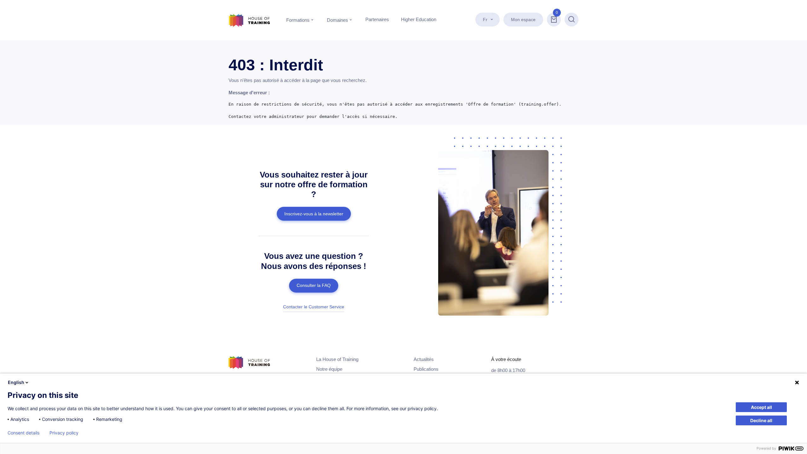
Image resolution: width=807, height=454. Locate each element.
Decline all (761, 420)
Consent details (23, 432)
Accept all (761, 407)
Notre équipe (329, 369)
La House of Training (337, 359)
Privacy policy (63, 432)
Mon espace (523, 19)
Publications (426, 369)
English (16, 382)
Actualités (424, 359)
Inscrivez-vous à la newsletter (313, 213)
